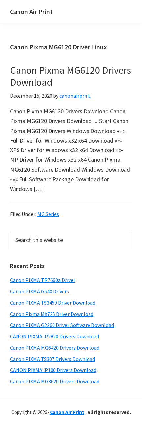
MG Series (48, 214)
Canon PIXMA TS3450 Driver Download (52, 302)
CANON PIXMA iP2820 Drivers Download (54, 336)
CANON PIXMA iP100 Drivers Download (53, 370)
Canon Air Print (31, 11)
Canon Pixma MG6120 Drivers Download (70, 76)
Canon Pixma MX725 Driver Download (51, 314)
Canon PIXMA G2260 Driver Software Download (62, 325)
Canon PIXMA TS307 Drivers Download (52, 359)
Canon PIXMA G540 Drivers (39, 291)
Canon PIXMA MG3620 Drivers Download (54, 381)
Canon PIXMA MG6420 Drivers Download (54, 347)
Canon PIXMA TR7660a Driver (42, 280)
